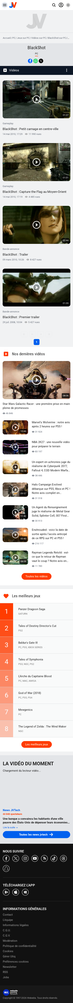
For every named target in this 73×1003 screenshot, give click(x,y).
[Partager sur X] (41, 61)
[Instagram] (25, 858)
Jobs (6, 977)
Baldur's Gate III (28, 642)
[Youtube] (34, 858)
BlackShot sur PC (57, 38)
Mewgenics (25, 709)
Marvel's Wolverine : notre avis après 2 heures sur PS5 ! (51, 424)
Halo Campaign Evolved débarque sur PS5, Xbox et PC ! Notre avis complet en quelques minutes (51, 489)
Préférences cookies (16, 961)
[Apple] (15, 892)
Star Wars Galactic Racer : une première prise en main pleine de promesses (36, 406)
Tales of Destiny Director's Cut (37, 626)
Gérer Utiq (9, 956)
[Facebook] (6, 858)
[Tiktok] (54, 858)
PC (13, 38)
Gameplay (30, 126)
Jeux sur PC (23, 38)
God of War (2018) (29, 693)
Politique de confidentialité (19, 946)
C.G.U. (7, 930)
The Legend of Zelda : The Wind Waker (42, 726)
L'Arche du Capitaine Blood (34, 676)
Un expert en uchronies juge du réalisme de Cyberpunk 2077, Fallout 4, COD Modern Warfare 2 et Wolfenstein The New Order (51, 466)
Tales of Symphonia (30, 659)
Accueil (7, 38)
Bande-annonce (15, 252)
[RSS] (44, 858)
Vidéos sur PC (38, 38)
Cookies (8, 951)
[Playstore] (6, 892)
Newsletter (9, 967)
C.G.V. (6, 935)
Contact (8, 914)
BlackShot (36, 47)
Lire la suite (9, 827)
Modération (10, 940)
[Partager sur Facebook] (30, 61)
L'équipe (8, 920)
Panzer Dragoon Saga (31, 609)
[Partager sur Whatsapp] (35, 61)
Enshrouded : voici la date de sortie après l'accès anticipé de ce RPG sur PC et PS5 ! (50, 534)
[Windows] (25, 892)
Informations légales (16, 925)
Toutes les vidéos (36, 576)
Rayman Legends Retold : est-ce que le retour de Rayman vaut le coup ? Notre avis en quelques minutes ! (50, 557)
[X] (15, 858)
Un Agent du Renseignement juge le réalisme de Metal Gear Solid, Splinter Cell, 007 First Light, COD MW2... (51, 512)
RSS (5, 972)
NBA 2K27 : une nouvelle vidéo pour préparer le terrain (51, 444)
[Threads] (63, 858)
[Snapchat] (6, 868)
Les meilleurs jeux (36, 744)
